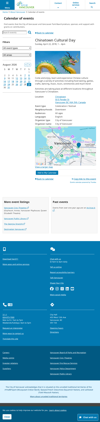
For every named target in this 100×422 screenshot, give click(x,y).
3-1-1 (5, 314)
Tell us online (56, 267)
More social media (58, 294)
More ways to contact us (13, 333)
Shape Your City (57, 283)
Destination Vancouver (15, 229)
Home (5, 12)
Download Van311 (10, 259)
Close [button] (7, 416)
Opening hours (56, 328)
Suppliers (7, 368)
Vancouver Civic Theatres (16, 208)
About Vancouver (17, 12)
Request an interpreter (13, 328)
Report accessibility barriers (62, 272)
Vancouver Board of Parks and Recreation (68, 352)
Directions (54, 332)
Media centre (8, 358)
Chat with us (55, 259)
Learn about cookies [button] (58, 410)
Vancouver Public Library (16, 218)
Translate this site (10, 339)
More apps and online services (16, 264)
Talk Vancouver (56, 277)
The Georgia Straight (14, 224)
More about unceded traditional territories (48, 396)
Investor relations (10, 363)
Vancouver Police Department (63, 368)
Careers (6, 352)
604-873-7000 (8, 317)
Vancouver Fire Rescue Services (63, 363)
